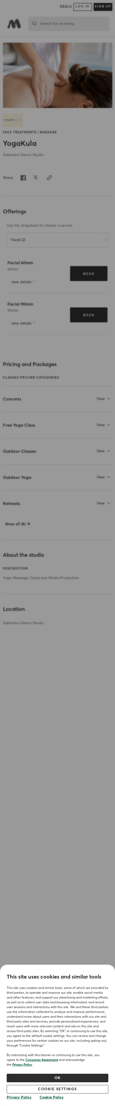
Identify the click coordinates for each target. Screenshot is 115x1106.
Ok (58, 1078)
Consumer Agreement (41, 1060)
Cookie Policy (52, 1097)
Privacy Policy (22, 1065)
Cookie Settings (57, 1089)
